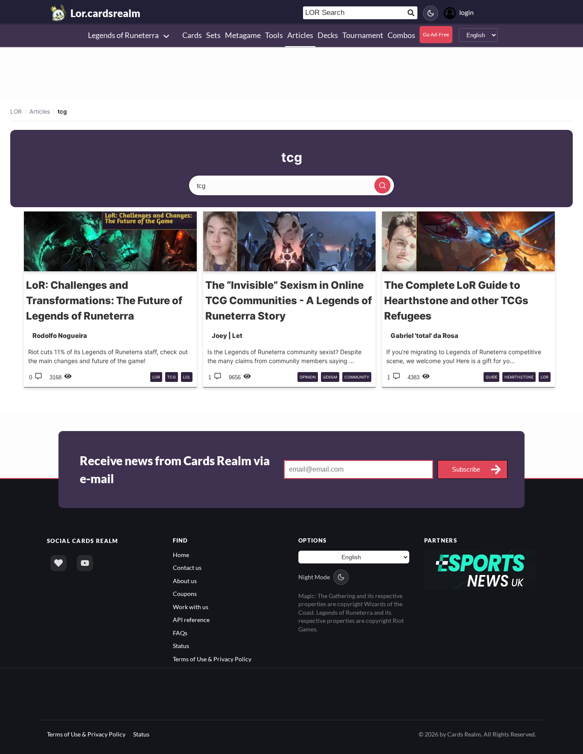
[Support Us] (58, 563)
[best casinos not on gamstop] (480, 569)
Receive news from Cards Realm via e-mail (175, 469)
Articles (39, 111)
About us (185, 580)
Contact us (187, 567)
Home (181, 554)
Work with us (190, 606)
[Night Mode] (430, 13)
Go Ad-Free (436, 34)
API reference (191, 619)
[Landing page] (58, 12)
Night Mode (314, 577)
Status (181, 645)
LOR (16, 111)
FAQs (180, 633)
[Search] (382, 185)
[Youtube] (85, 563)
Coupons (185, 593)
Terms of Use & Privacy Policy (212, 659)
